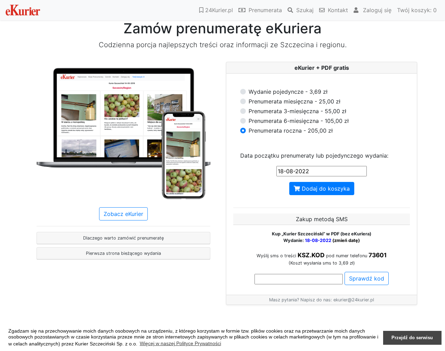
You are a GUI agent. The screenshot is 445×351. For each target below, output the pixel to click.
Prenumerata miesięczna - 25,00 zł (294, 101)
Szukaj (304, 10)
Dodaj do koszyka (325, 188)
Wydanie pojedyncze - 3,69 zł (288, 91)
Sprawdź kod (366, 278)
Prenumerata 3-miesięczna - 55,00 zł (297, 111)
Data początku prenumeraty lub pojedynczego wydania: (314, 155)
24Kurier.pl (218, 10)
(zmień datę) (346, 240)
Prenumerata (264, 10)
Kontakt (337, 10)
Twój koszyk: (417, 10)
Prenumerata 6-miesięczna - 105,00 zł (299, 120)
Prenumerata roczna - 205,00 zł (291, 130)
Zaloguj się (376, 10)
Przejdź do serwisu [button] (412, 337)
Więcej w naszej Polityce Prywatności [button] (180, 343)
